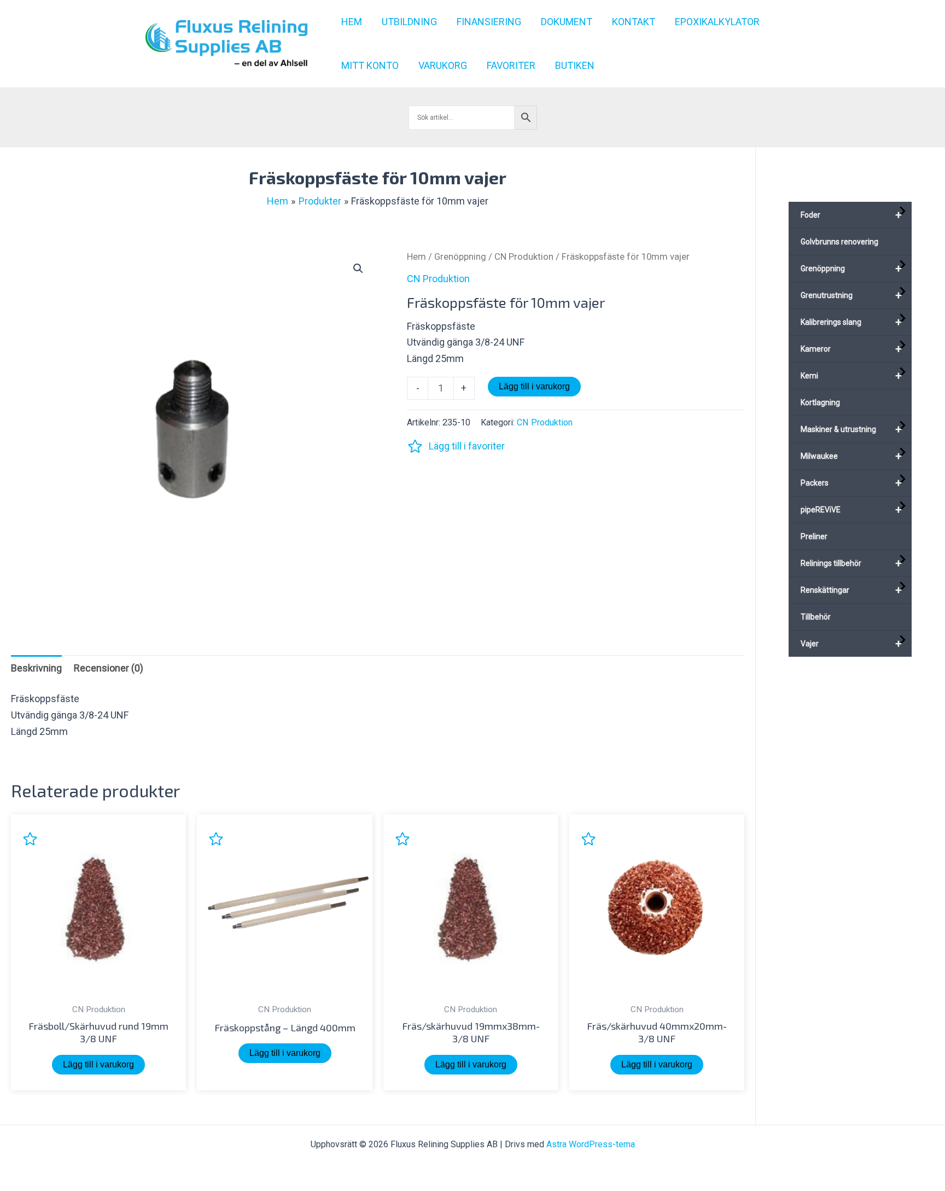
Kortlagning (820, 402)
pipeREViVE (851, 509)
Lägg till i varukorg (534, 386)
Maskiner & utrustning (851, 429)
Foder (851, 214)
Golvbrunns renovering (839, 241)
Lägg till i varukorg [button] (98, 1064)
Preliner (814, 536)
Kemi (851, 375)
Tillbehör (816, 616)
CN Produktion (523, 257)
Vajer (851, 643)
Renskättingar (851, 590)
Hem (416, 257)
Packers (851, 482)
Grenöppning (460, 257)
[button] (358, 268)
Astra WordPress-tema (590, 1144)
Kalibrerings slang (851, 322)
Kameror (851, 348)
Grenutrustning (851, 295)
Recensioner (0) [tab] (108, 668)
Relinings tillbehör (851, 563)
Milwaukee (851, 456)
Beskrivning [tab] (36, 668)
